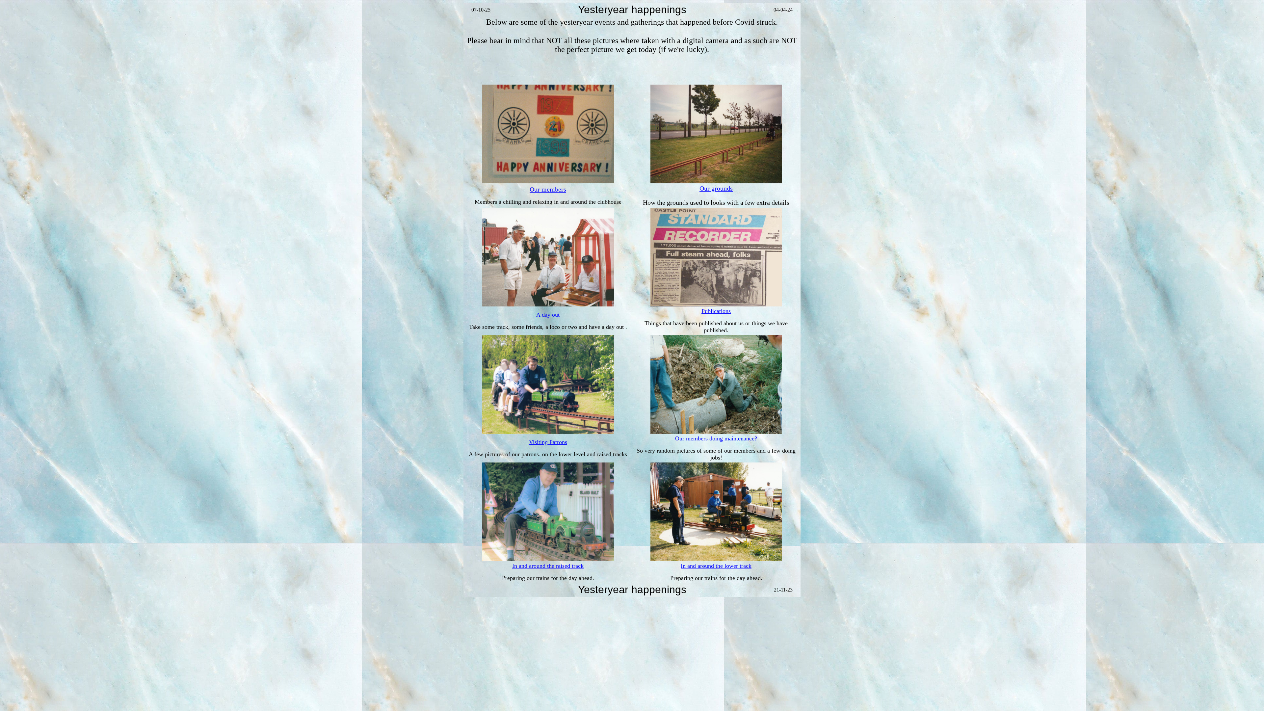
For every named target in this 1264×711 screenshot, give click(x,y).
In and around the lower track (716, 566)
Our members (548, 189)
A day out (548, 314)
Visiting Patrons (548, 442)
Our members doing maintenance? (716, 438)
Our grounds (716, 188)
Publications (716, 311)
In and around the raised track (548, 566)
